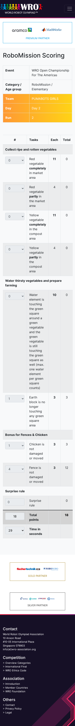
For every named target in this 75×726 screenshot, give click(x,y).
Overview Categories (18, 662)
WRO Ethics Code (15, 670)
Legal (8, 712)
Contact (10, 704)
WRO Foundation (15, 691)
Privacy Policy (13, 708)
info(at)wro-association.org (19, 649)
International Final (16, 666)
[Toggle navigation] (69, 9)
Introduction (12, 683)
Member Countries (16, 687)
